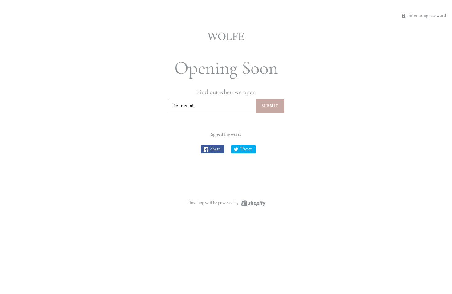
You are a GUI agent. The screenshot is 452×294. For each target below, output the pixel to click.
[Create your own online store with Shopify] (253, 202)
